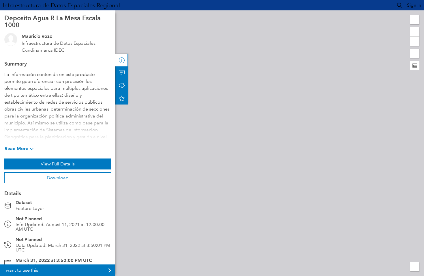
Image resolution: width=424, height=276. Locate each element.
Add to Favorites (121, 98)
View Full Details (58, 164)
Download (58, 177)
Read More (16, 148)
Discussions (121, 72)
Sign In (414, 5)
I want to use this (20, 270)
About (121, 60)
